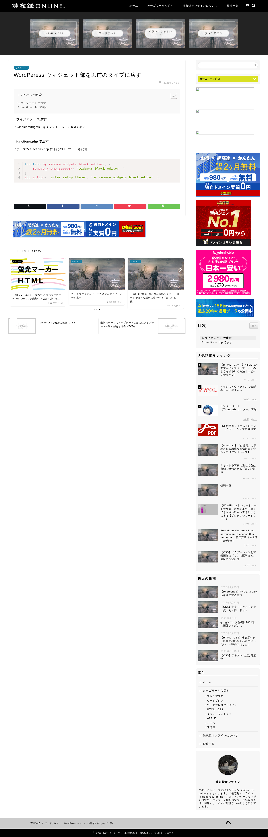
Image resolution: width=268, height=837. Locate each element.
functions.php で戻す (34, 107)
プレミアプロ (215, 696)
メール (211, 723)
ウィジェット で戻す (33, 102)
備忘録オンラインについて (200, 5)
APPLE (211, 718)
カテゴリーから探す (160, 5)
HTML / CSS (215, 709)
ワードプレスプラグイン (222, 705)
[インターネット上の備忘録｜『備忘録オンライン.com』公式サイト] (39, 7)
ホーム (133, 5)
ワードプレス (21, 68)
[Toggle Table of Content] (172, 96)
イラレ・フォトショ (219, 714)
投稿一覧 (232, 5)
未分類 (211, 727)
